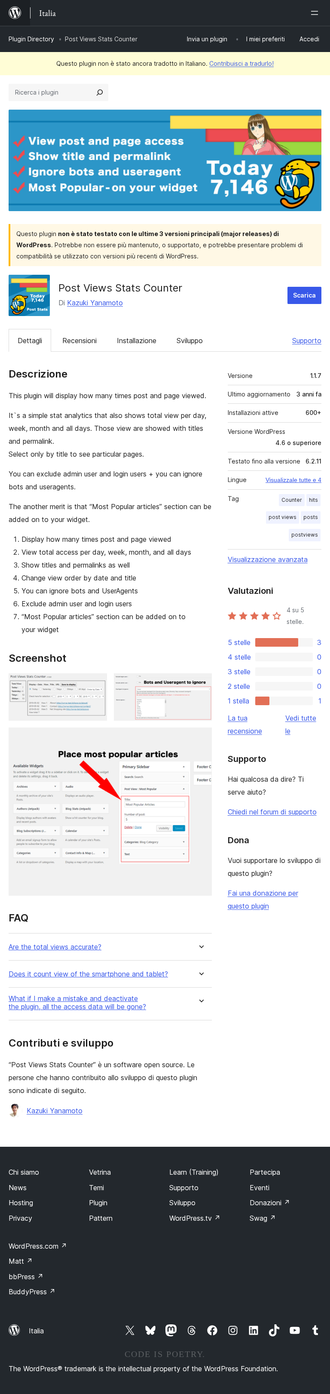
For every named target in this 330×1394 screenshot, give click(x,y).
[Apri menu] (316, 13)
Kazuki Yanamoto (95, 302)
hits (313, 500)
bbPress (26, 1276)
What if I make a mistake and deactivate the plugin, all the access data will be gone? (77, 1003)
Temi (96, 1187)
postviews (304, 534)
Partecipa (265, 1172)
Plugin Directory (31, 39)
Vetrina (100, 1172)
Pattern (101, 1218)
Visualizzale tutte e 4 (293, 479)
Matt (21, 1261)
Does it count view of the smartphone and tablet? (88, 974)
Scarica (304, 295)
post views (282, 517)
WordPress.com (38, 1246)
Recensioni (79, 340)
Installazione (136, 340)
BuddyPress (32, 1291)
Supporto (306, 340)
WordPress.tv (194, 1218)
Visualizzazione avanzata (268, 559)
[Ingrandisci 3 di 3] (200, 739)
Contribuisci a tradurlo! (241, 63)
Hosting (21, 1202)
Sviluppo (190, 340)
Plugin (98, 1202)
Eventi (259, 1187)
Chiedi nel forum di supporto (272, 812)
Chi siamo (24, 1172)
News (18, 1187)
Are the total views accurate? (55, 947)
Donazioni (270, 1202)
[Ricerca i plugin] (99, 92)
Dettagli (30, 340)
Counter (291, 500)
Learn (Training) (194, 1172)
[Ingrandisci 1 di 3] (95, 685)
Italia (36, 1330)
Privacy (20, 1218)
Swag (263, 1218)
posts (310, 517)
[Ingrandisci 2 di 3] (200, 685)
